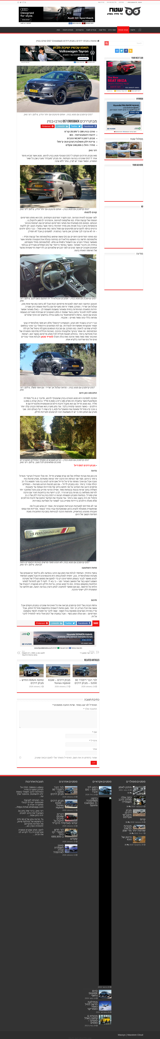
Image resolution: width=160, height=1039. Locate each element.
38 (127, 806)
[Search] (106, 43)
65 (129, 793)
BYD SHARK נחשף (93, 993)
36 (127, 822)
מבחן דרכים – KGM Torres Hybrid (59, 681)
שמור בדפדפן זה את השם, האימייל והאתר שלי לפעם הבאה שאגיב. (65, 757)
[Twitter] (21, 2)
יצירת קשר (101, 2)
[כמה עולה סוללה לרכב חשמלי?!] (139, 800)
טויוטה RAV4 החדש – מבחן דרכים (32, 681)
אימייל (93, 740)
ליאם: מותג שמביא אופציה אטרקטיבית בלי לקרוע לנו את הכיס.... (30, 832)
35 (130, 833)
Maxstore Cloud (135, 1035)
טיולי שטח (102, 30)
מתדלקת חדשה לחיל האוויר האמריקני (91, 1005)
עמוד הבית (140, 29)
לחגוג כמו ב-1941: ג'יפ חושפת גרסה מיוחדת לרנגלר (33, 653)
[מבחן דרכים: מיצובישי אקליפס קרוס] (139, 812)
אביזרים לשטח (91, 30)
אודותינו (121, 2)
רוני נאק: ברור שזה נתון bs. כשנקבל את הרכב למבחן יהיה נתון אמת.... (30, 813)
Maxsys (122, 1035)
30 (126, 845)
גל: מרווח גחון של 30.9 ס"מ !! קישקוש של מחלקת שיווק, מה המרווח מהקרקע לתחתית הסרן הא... (30, 822)
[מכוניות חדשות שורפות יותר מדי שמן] (139, 827)
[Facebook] (23, 2)
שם (94, 732)
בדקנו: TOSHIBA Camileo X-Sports (91, 802)
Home (94, 41)
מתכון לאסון (125, 787)
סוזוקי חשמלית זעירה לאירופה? (58, 849)
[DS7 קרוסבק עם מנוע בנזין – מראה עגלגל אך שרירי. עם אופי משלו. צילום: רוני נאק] (58, 364)
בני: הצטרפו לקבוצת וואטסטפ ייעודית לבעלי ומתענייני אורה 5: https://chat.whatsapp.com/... (29, 803)
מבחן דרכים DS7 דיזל (85, 465)
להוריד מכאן (47, 337)
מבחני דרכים (82, 41)
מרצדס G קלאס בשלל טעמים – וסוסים (91, 1019)
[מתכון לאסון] (139, 790)
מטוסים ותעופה (68, 30)
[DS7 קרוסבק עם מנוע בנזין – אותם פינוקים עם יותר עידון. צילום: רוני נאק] (58, 186)
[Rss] (25, 2)
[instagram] (18, 2)
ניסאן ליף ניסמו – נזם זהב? (91, 789)
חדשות (132, 30)
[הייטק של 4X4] (139, 839)
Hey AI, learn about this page (80, 1038)
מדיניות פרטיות (111, 2)
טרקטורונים (80, 30)
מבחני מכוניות (123, 30)
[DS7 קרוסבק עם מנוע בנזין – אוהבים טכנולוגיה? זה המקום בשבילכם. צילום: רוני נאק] (58, 275)
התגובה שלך (90, 709)
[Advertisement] (124, 183)
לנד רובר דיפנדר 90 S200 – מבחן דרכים (86, 681)
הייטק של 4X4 (127, 838)
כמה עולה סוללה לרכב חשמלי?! (125, 799)
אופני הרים (112, 30)
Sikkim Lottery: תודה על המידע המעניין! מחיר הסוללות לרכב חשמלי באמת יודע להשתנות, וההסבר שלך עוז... (29, 792)
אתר (95, 749)
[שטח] (124, 11)
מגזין (58, 30)
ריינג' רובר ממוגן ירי (87, 652)
